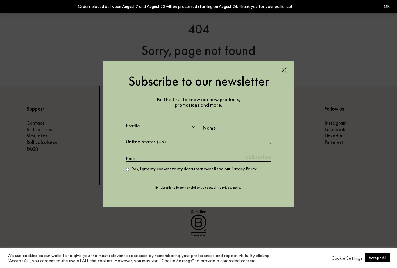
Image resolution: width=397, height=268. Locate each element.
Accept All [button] (377, 258)
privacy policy (231, 187)
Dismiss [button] (299, 6)
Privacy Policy (244, 168)
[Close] (284, 70)
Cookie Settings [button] (347, 258)
